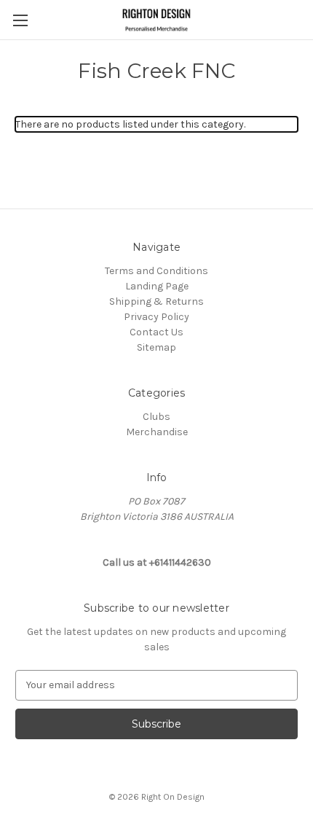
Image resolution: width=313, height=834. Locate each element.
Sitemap (156, 347)
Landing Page (157, 286)
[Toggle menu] (20, 20)
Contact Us (156, 332)
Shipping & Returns (156, 301)
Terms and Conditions (156, 271)
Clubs (156, 416)
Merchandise (157, 432)
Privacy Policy (156, 317)
